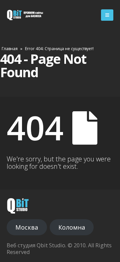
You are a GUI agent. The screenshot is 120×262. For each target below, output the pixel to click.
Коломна (71, 227)
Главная (10, 48)
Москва (26, 227)
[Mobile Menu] (107, 15)
